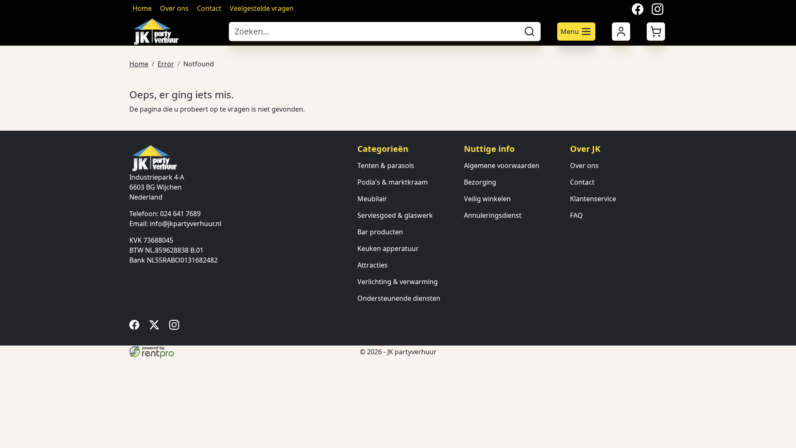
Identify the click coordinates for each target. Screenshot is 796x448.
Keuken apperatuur (388, 248)
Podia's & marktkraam (392, 182)
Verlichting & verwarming (397, 281)
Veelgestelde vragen (262, 8)
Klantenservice (593, 198)
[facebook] (136, 327)
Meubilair (372, 198)
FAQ (576, 215)
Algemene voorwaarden (501, 165)
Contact (209, 8)
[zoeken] (529, 31)
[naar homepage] (175, 31)
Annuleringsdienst (493, 215)
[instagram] (175, 327)
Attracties (372, 265)
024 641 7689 (180, 213)
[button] (656, 31)
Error (166, 63)
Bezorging (480, 182)
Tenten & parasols (385, 165)
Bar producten (380, 231)
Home (142, 8)
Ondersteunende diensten (398, 298)
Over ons (174, 8)
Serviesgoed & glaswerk (395, 215)
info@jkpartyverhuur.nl (185, 223)
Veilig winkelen (487, 198)
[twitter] (156, 327)
